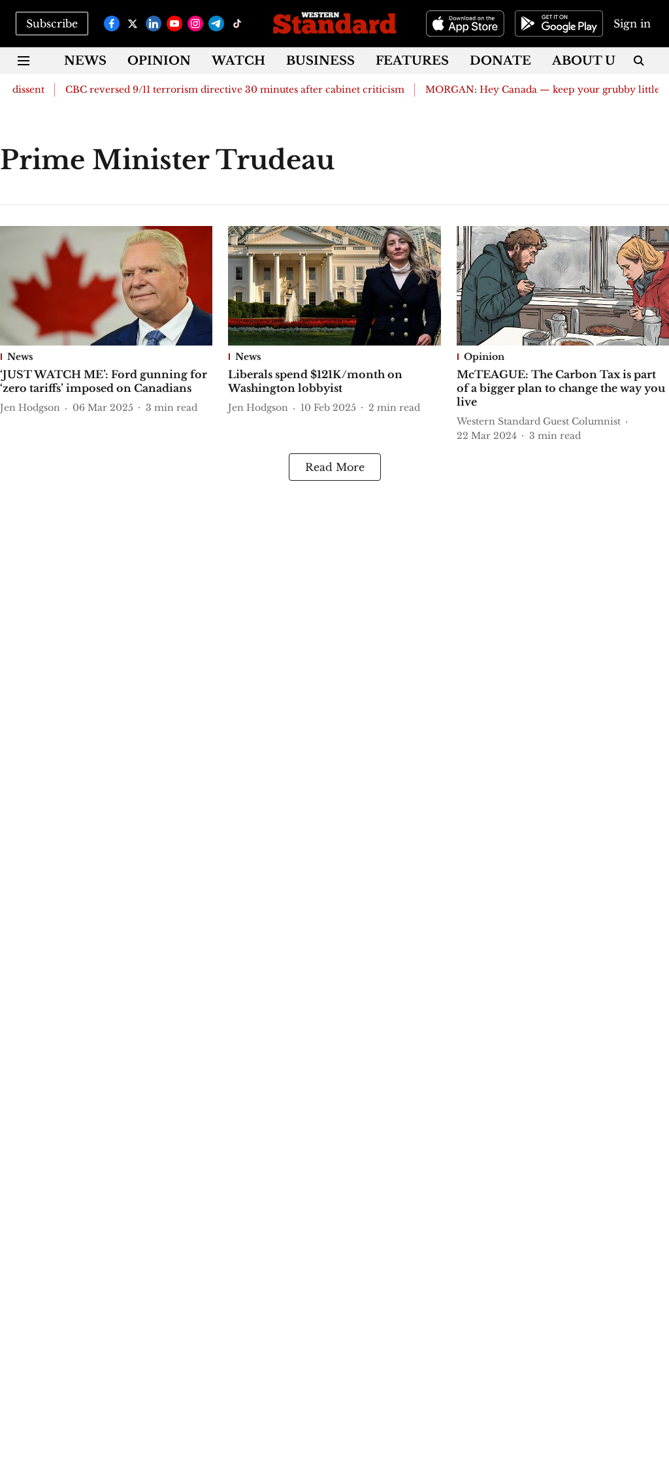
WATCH (238, 61)
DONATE (500, 61)
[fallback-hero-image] (106, 286)
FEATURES (412, 61)
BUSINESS (320, 61)
